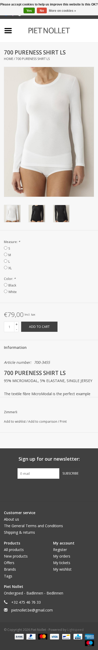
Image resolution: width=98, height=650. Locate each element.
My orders (61, 556)
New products (16, 556)
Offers (9, 562)
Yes (29, 11)
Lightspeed (75, 629)
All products (14, 549)
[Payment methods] (19, 636)
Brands (10, 569)
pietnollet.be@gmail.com (32, 610)
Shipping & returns (19, 532)
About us (11, 519)
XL (10, 268)
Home (8, 59)
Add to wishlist (15, 421)
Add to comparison (43, 421)
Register (60, 549)
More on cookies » (62, 11)
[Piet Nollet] (57, 30)
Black (12, 285)
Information (15, 347)
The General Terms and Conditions (33, 525)
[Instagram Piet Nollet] (77, 489)
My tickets (61, 562)
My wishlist (62, 569)
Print (63, 421)
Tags (8, 576)
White (12, 292)
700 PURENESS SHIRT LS (33, 59)
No (42, 11)
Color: (10, 279)
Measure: (12, 242)
